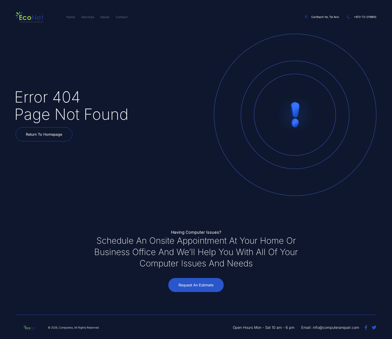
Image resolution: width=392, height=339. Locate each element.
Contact (121, 17)
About (104, 17)
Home (70, 17)
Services (87, 17)
